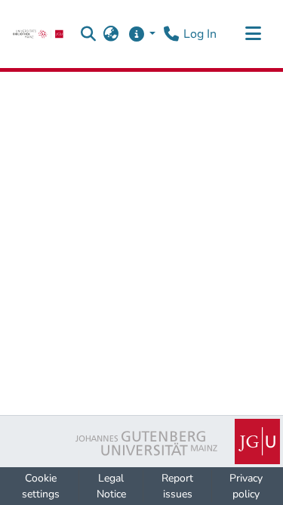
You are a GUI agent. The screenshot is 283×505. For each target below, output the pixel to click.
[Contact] (170, 34)
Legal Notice (111, 486)
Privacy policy (246, 486)
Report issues (177, 486)
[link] (38, 34)
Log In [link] (200, 34)
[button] (88, 34)
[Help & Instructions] (141, 34)
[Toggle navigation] (253, 34)
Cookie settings (41, 486)
